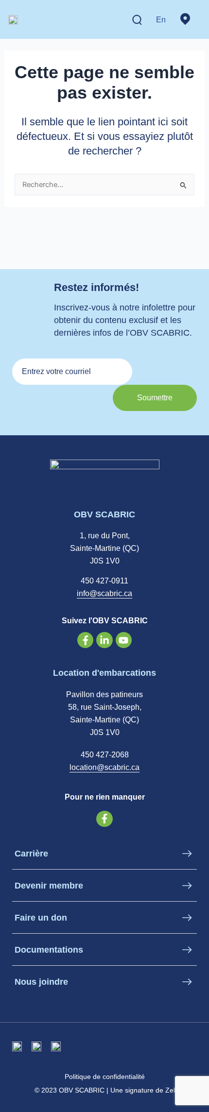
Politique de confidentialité (105, 1076)
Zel (170, 1090)
